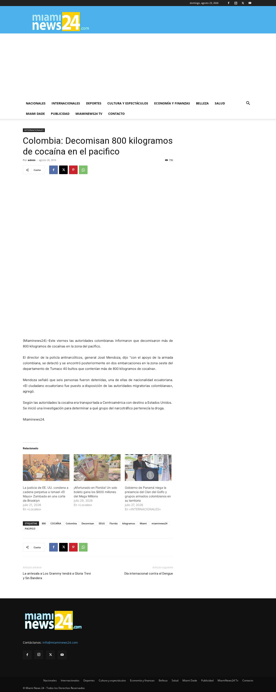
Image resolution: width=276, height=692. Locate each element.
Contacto (116, 114)
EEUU (102, 523)
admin (31, 160)
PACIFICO (30, 528)
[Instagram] (235, 3)
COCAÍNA (55, 523)
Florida (114, 523)
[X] (243, 3)
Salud (220, 103)
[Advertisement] (138, 66)
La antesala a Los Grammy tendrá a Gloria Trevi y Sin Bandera (57, 576)
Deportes (93, 103)
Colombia (71, 523)
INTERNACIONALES (34, 130)
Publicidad (60, 114)
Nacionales (35, 103)
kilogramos (128, 523)
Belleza (202, 103)
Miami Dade (35, 114)
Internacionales (66, 103)
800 (44, 523)
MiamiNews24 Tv (88, 114)
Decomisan (88, 523)
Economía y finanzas (172, 103)
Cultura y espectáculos (127, 103)
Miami (143, 523)
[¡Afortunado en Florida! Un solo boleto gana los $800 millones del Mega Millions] (97, 467)
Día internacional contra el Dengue (148, 573)
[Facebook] (228, 3)
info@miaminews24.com (60, 642)
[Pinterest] (73, 170)
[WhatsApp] (83, 170)
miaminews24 (159, 523)
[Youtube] (250, 3)
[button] (248, 104)
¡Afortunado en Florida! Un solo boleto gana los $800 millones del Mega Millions (95, 492)
